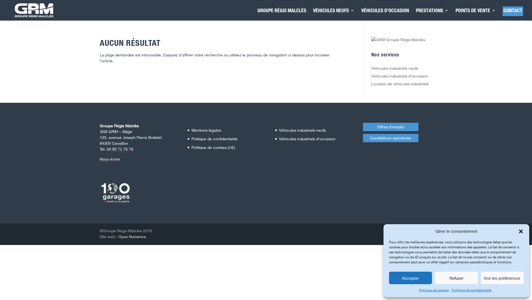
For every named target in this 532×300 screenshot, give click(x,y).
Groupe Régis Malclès (281, 10)
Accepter (410, 278)
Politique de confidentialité (471, 290)
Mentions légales (206, 130)
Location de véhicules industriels (400, 83)
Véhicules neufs (331, 10)
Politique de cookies (434, 290)
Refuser (456, 278)
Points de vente (473, 10)
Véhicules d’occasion (385, 10)
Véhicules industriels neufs (394, 68)
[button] (521, 231)
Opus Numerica (132, 236)
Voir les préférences (502, 278)
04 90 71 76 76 (120, 149)
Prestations (429, 10)
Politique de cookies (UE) (213, 147)
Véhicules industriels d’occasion (399, 76)
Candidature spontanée (390, 138)
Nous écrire (110, 159)
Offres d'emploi (390, 126)
